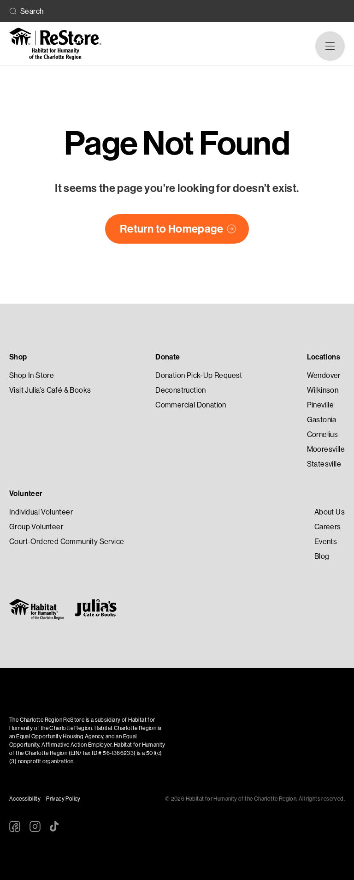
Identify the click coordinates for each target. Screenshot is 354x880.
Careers (327, 526)
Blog (322, 556)
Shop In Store (31, 375)
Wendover (324, 375)
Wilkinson (323, 390)
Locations (324, 357)
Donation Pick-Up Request (198, 375)
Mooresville (326, 449)
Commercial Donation (190, 405)
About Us (329, 512)
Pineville (320, 405)
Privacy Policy (63, 799)
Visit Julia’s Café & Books (50, 390)
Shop (18, 357)
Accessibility (25, 799)
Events (325, 541)
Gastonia (321, 419)
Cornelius (322, 434)
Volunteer (26, 493)
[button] (330, 46)
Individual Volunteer (41, 512)
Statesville (324, 464)
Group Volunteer (36, 526)
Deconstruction (180, 390)
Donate (167, 357)
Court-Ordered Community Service (66, 541)
